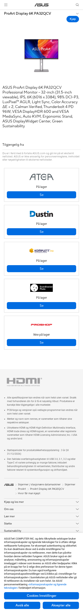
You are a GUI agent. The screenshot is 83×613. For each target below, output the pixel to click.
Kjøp (73, 19)
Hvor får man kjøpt (29, 493)
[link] (41, 4)
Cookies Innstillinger (41, 596)
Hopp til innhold (2, 12)
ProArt (22, 489)
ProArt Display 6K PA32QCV (27, 13)
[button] (6, 5)
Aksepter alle (61, 605)
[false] (41, 194)
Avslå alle (22, 605)
